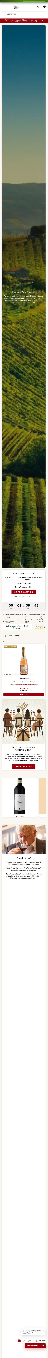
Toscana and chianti (29, 681)
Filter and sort (13, 636)
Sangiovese (17, 681)
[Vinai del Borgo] (16, 7)
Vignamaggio (24, 678)
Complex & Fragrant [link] (10, 646)
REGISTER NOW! (24, 766)
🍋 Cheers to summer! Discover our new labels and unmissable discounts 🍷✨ (24, 20)
